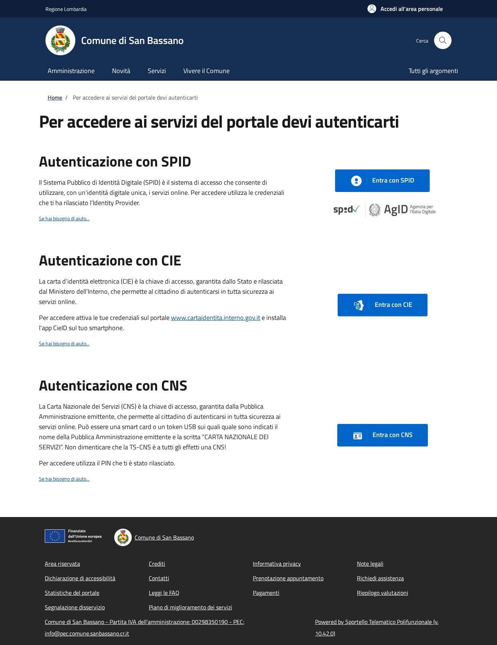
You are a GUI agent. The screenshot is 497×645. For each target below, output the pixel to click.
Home (55, 97)
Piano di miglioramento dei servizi (190, 607)
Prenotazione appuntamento (288, 578)
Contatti (159, 578)
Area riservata (62, 563)
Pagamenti (266, 592)
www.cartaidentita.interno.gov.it (215, 317)
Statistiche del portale (72, 592)
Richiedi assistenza (380, 578)
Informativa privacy (277, 563)
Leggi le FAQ (164, 592)
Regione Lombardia (66, 9)
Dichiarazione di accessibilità (80, 578)
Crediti (157, 563)
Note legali (370, 563)
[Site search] (443, 40)
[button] (405, 8)
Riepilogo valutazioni (382, 592)
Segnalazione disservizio (75, 607)
